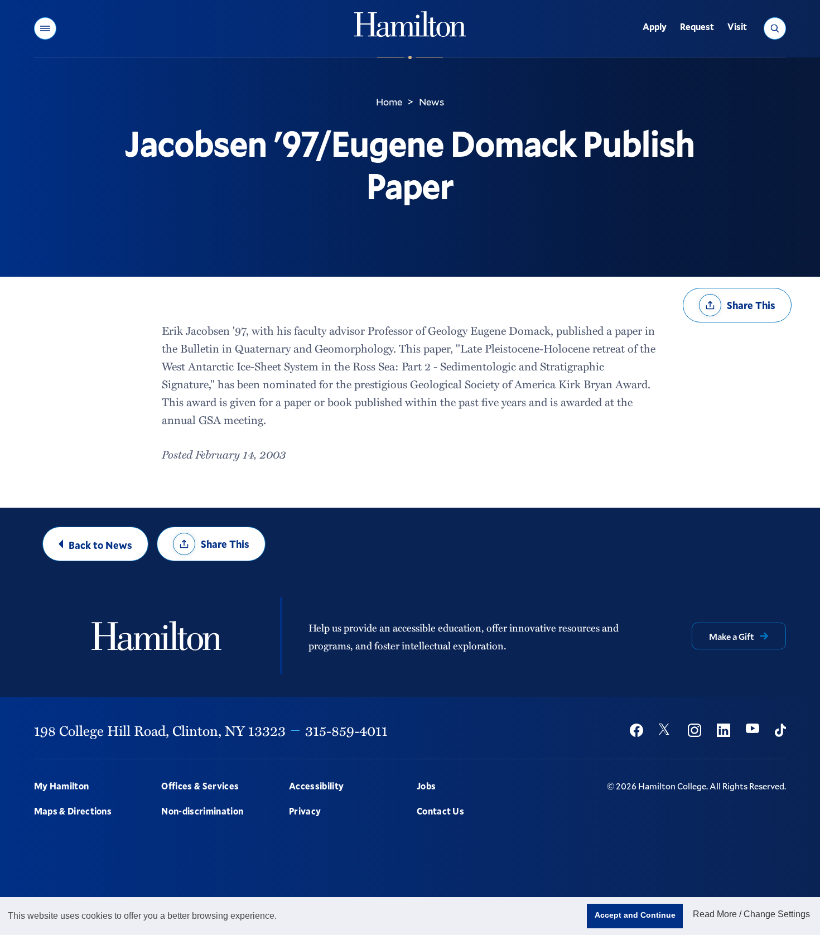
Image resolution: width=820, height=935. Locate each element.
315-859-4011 (346, 730)
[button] (45, 28)
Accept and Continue (635, 914)
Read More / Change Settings (751, 914)
